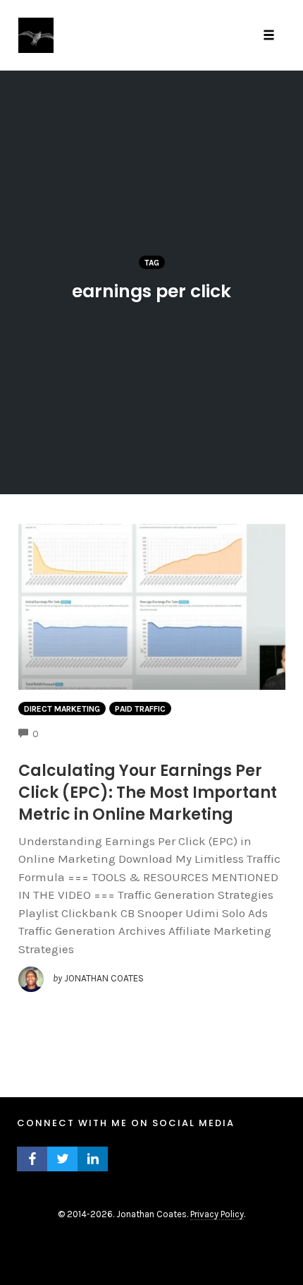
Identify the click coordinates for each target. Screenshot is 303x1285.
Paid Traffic (140, 709)
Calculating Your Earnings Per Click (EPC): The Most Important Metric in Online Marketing (147, 792)
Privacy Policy (217, 1214)
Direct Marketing (62, 709)
